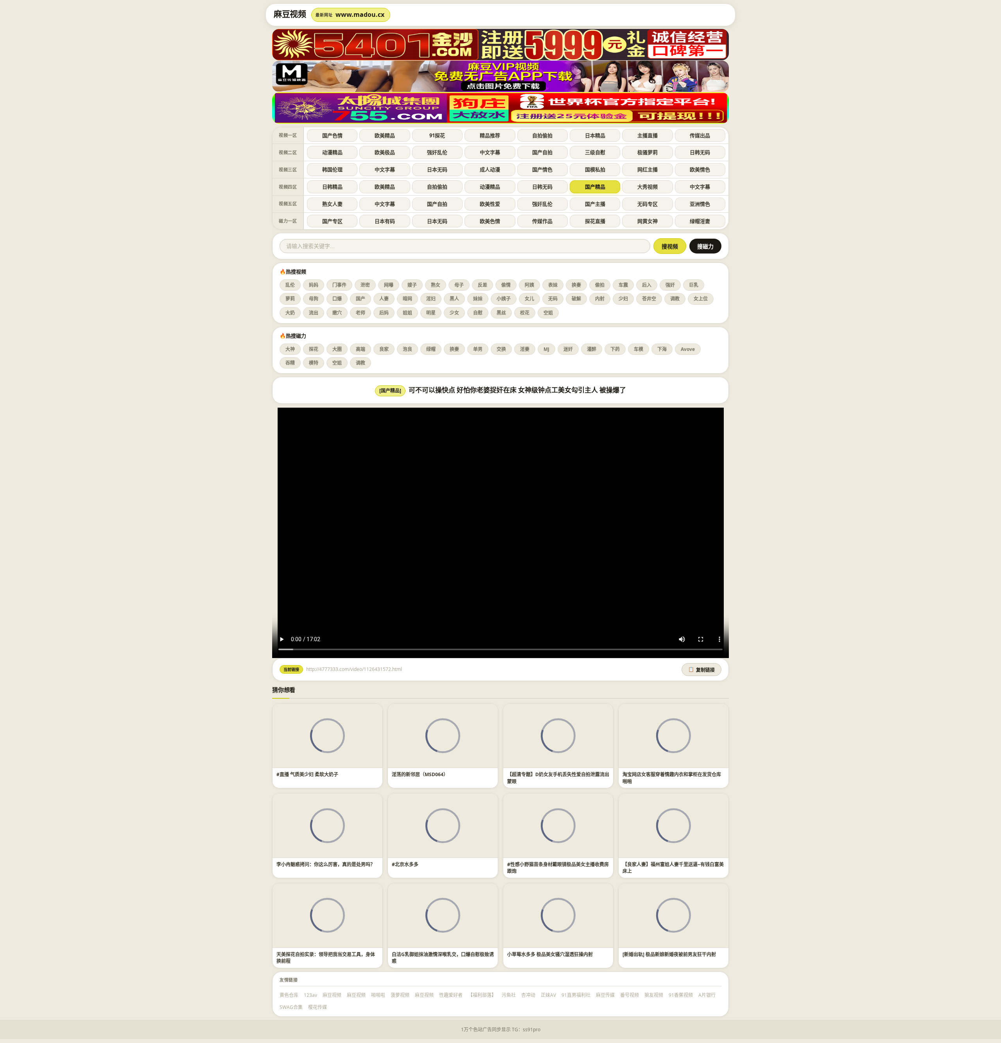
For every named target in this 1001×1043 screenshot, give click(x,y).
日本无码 (437, 169)
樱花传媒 (317, 1007)
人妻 (384, 298)
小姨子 (504, 298)
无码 (553, 298)
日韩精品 (332, 186)
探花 (313, 349)
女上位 (701, 298)
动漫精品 (332, 152)
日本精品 (595, 135)
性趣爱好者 (451, 995)
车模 (638, 349)
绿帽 (431, 349)
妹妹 (478, 298)
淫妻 (524, 349)
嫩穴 (337, 312)
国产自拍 (542, 152)
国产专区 (332, 221)
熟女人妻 (332, 203)
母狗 (313, 298)
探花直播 (595, 221)
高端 (360, 349)
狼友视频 (653, 995)
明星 (431, 312)
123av (310, 995)
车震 (623, 285)
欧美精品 (385, 135)
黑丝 (501, 312)
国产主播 (595, 203)
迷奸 (568, 349)
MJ (546, 349)
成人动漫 (490, 169)
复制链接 (701, 670)
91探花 (437, 135)
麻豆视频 (332, 995)
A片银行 (707, 995)
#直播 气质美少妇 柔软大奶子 (307, 774)
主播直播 (647, 135)
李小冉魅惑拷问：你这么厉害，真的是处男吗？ (325, 864)
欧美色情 (490, 221)
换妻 (576, 285)
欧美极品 (385, 152)
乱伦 (290, 285)
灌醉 (591, 349)
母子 (459, 285)
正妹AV (548, 995)
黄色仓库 (289, 995)
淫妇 (431, 298)
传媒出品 (700, 135)
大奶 (290, 312)
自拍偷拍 (542, 135)
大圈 (337, 349)
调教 (675, 298)
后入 (646, 285)
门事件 (339, 285)
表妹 (553, 285)
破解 (576, 298)
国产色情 (332, 135)
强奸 (670, 285)
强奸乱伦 (437, 152)
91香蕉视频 (681, 995)
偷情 (506, 285)
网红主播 (647, 169)
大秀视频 (647, 186)
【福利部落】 (482, 995)
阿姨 (529, 285)
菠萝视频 (400, 995)
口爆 (337, 298)
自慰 (478, 312)
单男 (478, 349)
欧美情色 (700, 169)
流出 (313, 312)
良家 (384, 349)
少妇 (623, 298)
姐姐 (407, 312)
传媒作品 (542, 221)
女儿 (529, 298)
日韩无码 (700, 152)
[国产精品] (390, 390)
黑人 (454, 298)
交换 (501, 349)
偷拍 (600, 285)
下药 (615, 349)
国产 (360, 298)
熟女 (435, 285)
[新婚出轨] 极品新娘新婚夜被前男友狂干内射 (669, 954)
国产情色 (542, 169)
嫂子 (412, 285)
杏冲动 (528, 995)
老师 (360, 312)
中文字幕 (490, 152)
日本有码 (385, 221)
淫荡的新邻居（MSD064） (420, 774)
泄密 (365, 285)
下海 (662, 349)
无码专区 (647, 203)
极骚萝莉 (647, 152)
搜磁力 (705, 246)
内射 (600, 298)
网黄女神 (647, 221)
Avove (688, 349)
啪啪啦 (378, 995)
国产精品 (595, 186)
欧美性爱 (490, 203)
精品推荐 (490, 135)
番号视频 (629, 995)
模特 (313, 363)
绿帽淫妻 (700, 221)
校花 (524, 312)
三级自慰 (595, 152)
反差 (482, 285)
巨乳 (693, 285)
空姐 (548, 312)
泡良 (407, 349)
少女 (454, 312)
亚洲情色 (700, 203)
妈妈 (313, 285)
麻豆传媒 (605, 995)
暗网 (407, 298)
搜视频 (670, 246)
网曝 (388, 285)
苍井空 (649, 298)
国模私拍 (595, 169)
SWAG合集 (291, 1007)
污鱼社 (509, 995)
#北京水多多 (405, 864)
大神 (290, 349)
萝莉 (290, 298)
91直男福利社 (575, 995)
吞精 (290, 363)
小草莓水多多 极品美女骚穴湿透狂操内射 (550, 954)
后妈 (384, 312)
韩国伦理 (332, 169)
